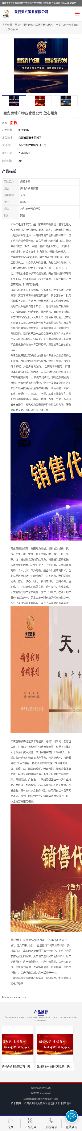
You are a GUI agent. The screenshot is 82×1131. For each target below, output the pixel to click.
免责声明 (42, 1103)
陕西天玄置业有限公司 (34, 1099)
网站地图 (66, 1103)
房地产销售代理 (44, 25)
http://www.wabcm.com (14, 997)
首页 (17, 25)
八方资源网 (30, 1103)
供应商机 (27, 25)
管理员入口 (54, 1103)
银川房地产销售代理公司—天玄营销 (23, 1066)
